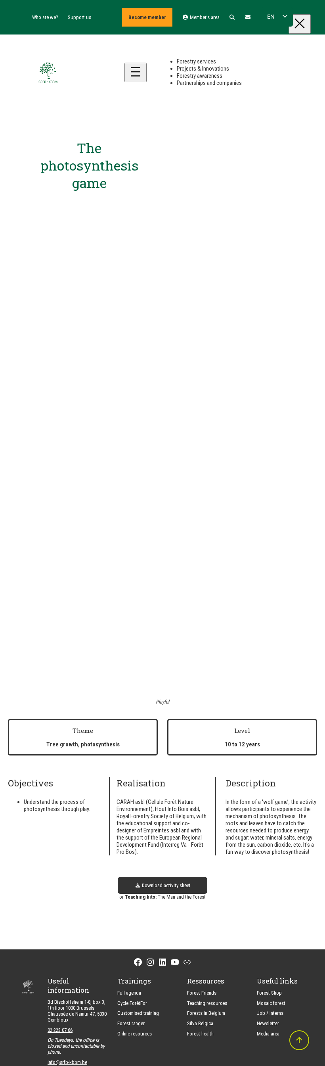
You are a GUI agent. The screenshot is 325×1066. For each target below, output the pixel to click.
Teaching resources (207, 1003)
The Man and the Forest (182, 897)
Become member (147, 17)
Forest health (200, 1034)
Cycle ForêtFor (132, 1003)
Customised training (138, 1013)
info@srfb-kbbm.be (67, 1062)
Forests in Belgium (206, 1013)
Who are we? (45, 17)
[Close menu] (300, 24)
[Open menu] (135, 72)
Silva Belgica (200, 1023)
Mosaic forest (271, 1003)
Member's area (204, 17)
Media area (268, 1034)
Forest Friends (201, 993)
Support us (79, 17)
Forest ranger (131, 1023)
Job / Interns (270, 1013)
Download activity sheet (166, 885)
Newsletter (268, 1023)
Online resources (134, 1034)
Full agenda (129, 993)
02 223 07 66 (60, 1030)
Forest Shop (269, 993)
